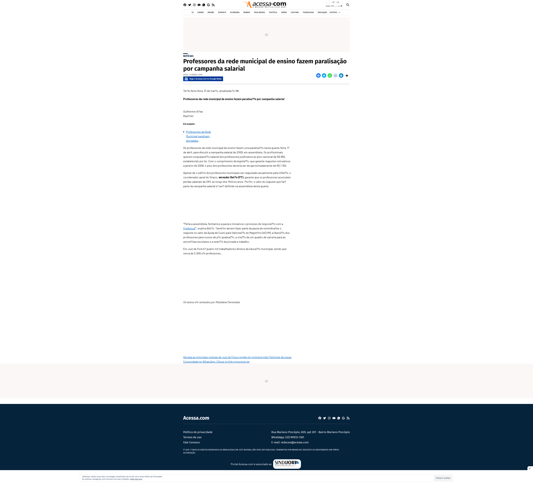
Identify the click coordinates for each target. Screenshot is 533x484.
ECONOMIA (234, 12)
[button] (318, 75)
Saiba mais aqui (136, 479)
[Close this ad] (530, 468)
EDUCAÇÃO (322, 12)
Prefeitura (189, 228)
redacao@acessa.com (295, 442)
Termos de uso (192, 437)
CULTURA (295, 12)
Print (347, 75)
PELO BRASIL (259, 12)
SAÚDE (284, 12)
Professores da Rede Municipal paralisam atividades (198, 136)
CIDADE (200, 12)
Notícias (188, 56)
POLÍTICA (273, 12)
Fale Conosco (191, 442)
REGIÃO (211, 12)
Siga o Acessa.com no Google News (205, 79)
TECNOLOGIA (308, 12)
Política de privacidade (198, 432)
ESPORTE (222, 12)
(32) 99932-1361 (294, 437)
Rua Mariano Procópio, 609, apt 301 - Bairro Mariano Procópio (310, 432)
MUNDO (246, 12)
